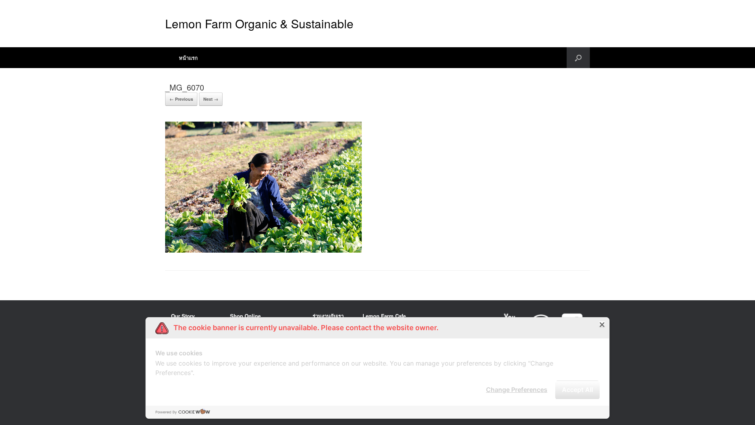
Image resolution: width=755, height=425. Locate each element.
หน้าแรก (188, 57)
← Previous (181, 99)
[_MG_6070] (263, 250)
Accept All (577, 390)
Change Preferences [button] (516, 390)
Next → (210, 99)
